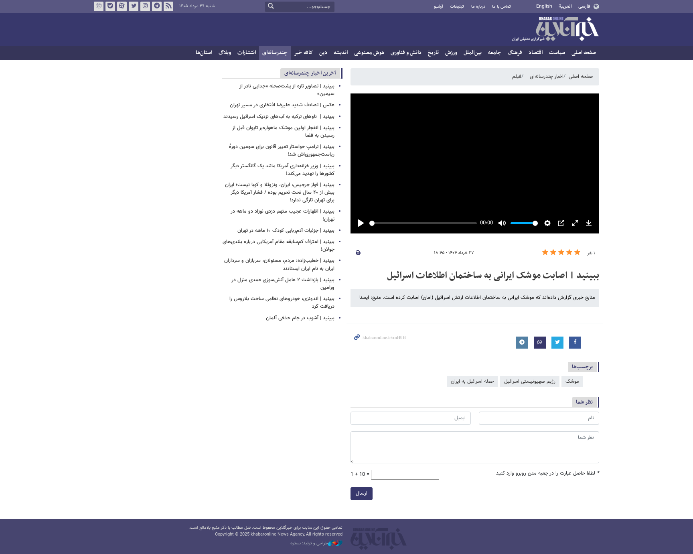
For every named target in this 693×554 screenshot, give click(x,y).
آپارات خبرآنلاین (122, 6)
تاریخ (433, 52)
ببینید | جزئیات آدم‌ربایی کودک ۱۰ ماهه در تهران (285, 231)
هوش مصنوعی (369, 52)
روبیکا (98, 6)
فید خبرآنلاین (168, 6)
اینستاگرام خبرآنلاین (145, 6)
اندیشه (341, 52)
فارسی (584, 6)
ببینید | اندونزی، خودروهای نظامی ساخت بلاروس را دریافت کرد (281, 302)
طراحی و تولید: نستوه (309, 543)
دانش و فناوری (406, 52)
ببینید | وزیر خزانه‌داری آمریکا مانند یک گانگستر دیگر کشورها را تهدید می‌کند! (282, 170)
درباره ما (478, 6)
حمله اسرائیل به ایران (472, 381)
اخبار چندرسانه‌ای (546, 77)
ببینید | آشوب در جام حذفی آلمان (300, 318)
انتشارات (246, 52)
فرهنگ (515, 52)
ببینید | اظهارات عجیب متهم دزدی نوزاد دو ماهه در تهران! (282, 215)
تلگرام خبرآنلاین (157, 6)
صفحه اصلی (583, 52)
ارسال (361, 493)
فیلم (516, 77)
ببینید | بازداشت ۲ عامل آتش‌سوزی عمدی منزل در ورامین (282, 284)
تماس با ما (501, 6)
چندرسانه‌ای (275, 52)
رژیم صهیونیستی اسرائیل (529, 381)
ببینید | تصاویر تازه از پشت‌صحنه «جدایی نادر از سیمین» (286, 90)
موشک (572, 381)
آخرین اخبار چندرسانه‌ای (310, 73)
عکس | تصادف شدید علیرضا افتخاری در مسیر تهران (282, 105)
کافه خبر (303, 52)
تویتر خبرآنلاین (133, 6)
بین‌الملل (473, 52)
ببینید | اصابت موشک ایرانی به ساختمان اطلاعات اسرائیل (493, 276)
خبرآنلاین (555, 30)
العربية (565, 6)
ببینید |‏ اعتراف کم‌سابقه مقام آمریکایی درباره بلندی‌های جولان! (278, 246)
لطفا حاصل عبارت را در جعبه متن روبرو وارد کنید (547, 473)
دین (323, 52)
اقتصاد (536, 52)
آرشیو (438, 6)
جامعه (494, 52)
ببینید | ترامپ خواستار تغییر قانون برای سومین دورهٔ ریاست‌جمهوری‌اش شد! (281, 150)
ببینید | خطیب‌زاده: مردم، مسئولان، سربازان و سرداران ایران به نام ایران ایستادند (279, 264)
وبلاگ (225, 52)
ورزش (451, 52)
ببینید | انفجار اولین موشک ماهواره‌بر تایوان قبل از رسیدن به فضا (283, 132)
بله (110, 6)
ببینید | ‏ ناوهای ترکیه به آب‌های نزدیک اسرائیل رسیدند (278, 117)
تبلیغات (457, 6)
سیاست (557, 52)
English (544, 6)
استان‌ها (204, 52)
